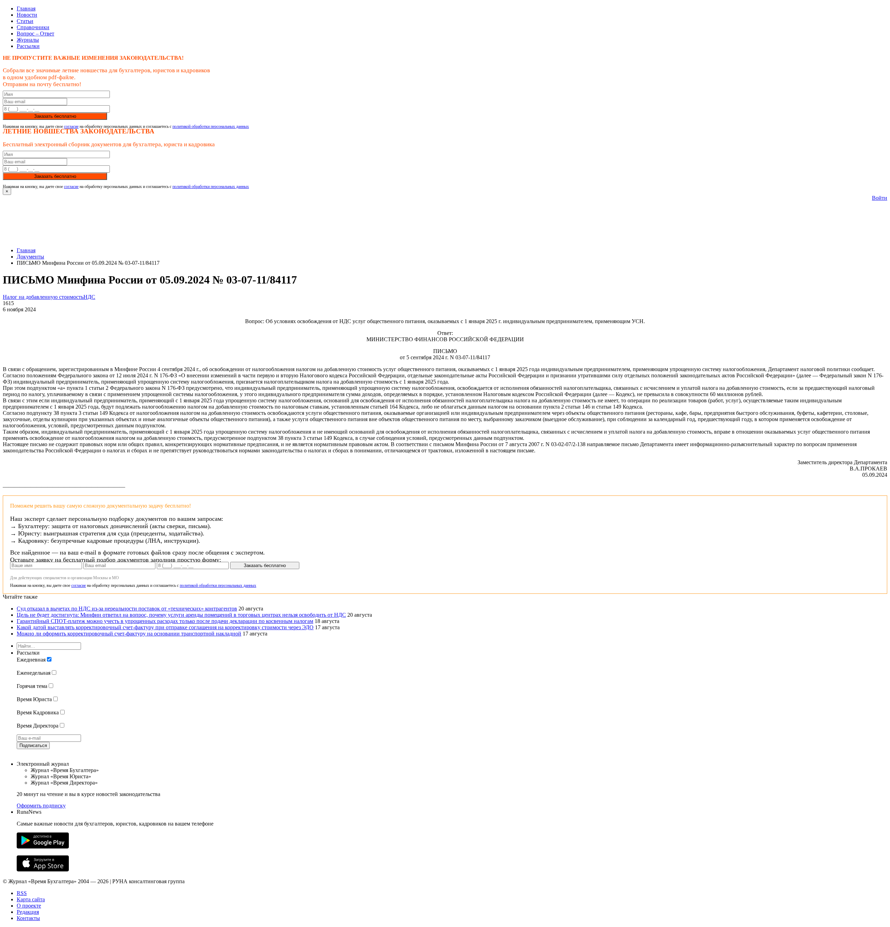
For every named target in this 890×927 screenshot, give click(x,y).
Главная (26, 8)
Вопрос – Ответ (35, 33)
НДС (89, 297)
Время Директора (37, 726)
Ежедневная (31, 660)
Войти (879, 198)
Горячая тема (32, 686)
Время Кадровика (38, 712)
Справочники (33, 27)
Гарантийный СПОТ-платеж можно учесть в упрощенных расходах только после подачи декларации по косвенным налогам (165, 621)
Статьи (25, 21)
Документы (30, 257)
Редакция (28, 912)
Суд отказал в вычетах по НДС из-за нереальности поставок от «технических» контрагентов (127, 609)
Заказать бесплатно (55, 116)
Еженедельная (33, 673)
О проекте (29, 906)
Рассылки (28, 46)
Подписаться (33, 745)
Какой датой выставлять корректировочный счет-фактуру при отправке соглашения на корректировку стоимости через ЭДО (165, 627)
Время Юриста (34, 699)
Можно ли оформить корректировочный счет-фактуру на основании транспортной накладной (129, 634)
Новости (27, 15)
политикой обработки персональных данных (210, 126)
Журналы (28, 40)
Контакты (28, 918)
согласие (71, 126)
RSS (22, 893)
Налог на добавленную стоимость (43, 297)
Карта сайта (31, 899)
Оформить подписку (41, 806)
